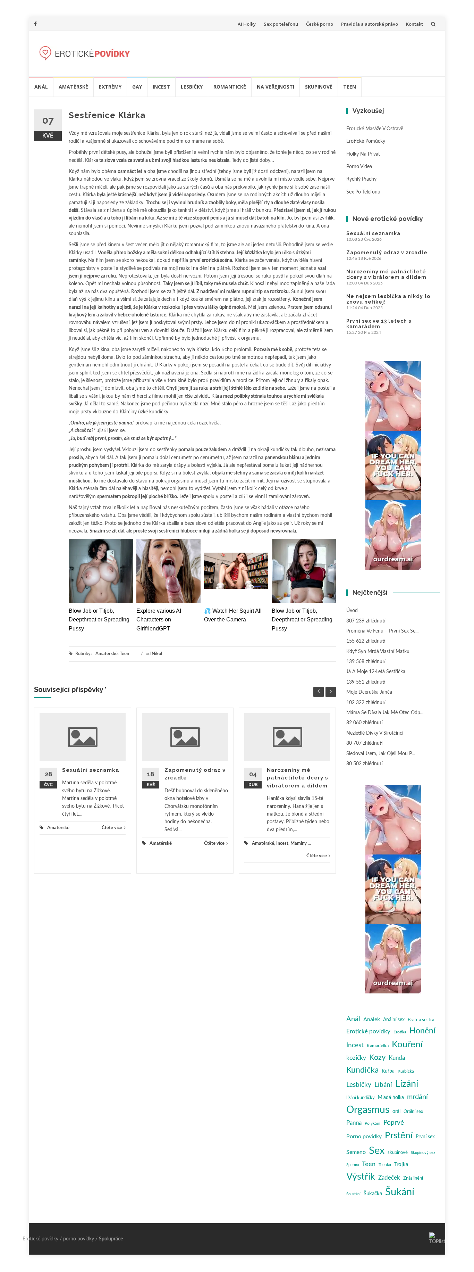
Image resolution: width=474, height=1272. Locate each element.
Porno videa (359, 166)
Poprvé (393, 1123)
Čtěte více (112, 828)
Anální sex (394, 1019)
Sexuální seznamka (90, 770)
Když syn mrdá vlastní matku (377, 651)
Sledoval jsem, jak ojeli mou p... (380, 753)
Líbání (383, 1085)
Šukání (399, 1192)
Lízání (406, 1084)
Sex (376, 1151)
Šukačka (373, 1193)
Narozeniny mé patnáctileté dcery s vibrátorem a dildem (297, 778)
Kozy (377, 1057)
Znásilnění (413, 1178)
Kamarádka (378, 1046)
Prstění (399, 1135)
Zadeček (389, 1178)
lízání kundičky (360, 1098)
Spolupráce (111, 1239)
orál (396, 1111)
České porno (319, 24)
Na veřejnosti (275, 86)
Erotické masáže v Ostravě (374, 128)
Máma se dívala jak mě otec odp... (384, 712)
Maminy (298, 843)
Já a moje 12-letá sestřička (375, 671)
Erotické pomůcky (365, 141)
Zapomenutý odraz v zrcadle (387, 252)
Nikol (157, 654)
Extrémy (110, 86)
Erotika (399, 1032)
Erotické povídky (368, 1031)
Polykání (372, 1123)
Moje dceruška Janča (369, 692)
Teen (349, 86)
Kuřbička (406, 1071)
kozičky (356, 1058)
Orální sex (413, 1111)
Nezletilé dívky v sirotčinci (374, 733)
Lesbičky (192, 86)
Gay (137, 86)
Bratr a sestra (421, 1020)
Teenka (385, 1165)
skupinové (398, 1152)
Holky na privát (363, 154)
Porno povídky (364, 1136)
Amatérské (73, 86)
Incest (161, 86)
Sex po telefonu (281, 24)
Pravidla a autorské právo (369, 24)
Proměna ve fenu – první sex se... (382, 631)
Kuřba (388, 1071)
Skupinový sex (423, 1153)
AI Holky (247, 24)
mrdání (417, 1096)
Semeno (356, 1152)
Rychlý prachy (361, 179)
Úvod (352, 610)
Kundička (362, 1070)
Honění (422, 1031)
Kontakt (414, 24)
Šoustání (353, 1194)
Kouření (407, 1044)
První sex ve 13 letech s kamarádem (378, 323)
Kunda (397, 1058)
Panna (354, 1123)
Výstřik (360, 1176)
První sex (425, 1136)
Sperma (352, 1165)
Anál (41, 86)
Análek (371, 1019)
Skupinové (318, 86)
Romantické (229, 86)
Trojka (401, 1164)
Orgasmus (367, 1110)
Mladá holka (391, 1097)
